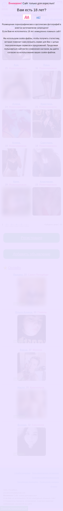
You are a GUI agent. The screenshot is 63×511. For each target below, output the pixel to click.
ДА (27, 17)
